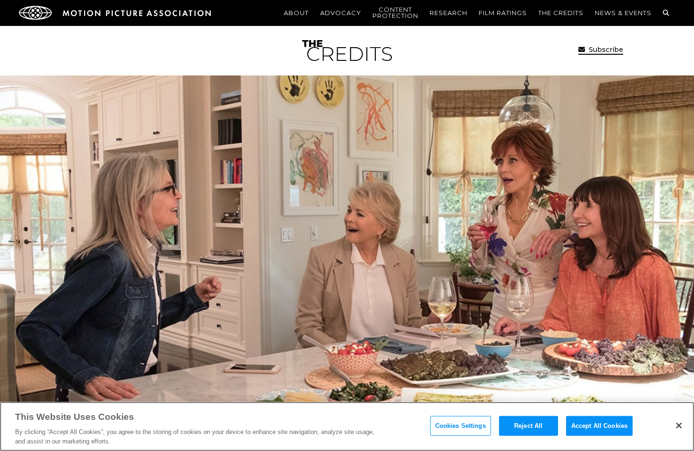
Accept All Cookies (599, 425)
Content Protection (395, 12)
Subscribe (605, 49)
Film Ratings (503, 13)
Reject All (528, 425)
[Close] (679, 425)
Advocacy (340, 13)
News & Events (623, 13)
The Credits (561, 13)
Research (448, 13)
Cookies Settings (460, 425)
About (296, 13)
